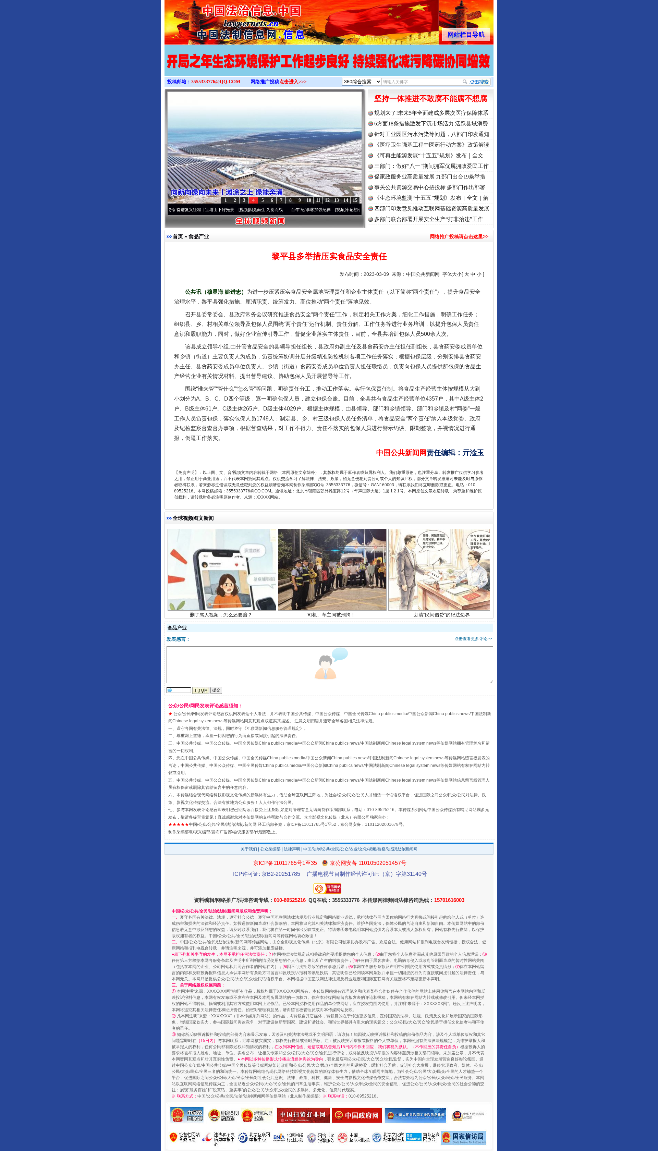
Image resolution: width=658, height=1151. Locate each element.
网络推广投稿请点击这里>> (459, 236)
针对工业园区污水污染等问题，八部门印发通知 (431, 134)
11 (318, 200)
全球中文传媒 (221, 20)
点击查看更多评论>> (473, 638)
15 (355, 200)
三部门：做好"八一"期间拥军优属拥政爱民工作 (431, 166)
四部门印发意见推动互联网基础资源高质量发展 (431, 208)
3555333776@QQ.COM (215, 81)
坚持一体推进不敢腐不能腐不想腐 (430, 98)
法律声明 (292, 849)
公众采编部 (270, 849)
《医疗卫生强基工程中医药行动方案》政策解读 (431, 145)
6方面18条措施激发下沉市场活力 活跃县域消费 (431, 123)
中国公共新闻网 (423, 274)
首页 (178, 236)
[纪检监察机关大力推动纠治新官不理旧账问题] (297, 68)
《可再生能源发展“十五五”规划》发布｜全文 (428, 155)
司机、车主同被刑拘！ (331, 571)
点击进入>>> (293, 81)
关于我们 (249, 849)
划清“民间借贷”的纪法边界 (442, 571)
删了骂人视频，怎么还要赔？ (221, 571)
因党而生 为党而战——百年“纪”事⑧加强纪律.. (249, 209)
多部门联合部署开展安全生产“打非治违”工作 (428, 219)
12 (327, 200)
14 (345, 200)
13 (336, 200)
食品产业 (198, 236)
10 (308, 200)
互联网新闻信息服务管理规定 (273, 728)
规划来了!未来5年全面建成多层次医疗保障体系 (431, 113)
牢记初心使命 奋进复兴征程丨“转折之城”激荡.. (346, 209)
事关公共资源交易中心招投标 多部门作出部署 (429, 187)
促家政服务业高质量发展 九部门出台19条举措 (429, 177)
